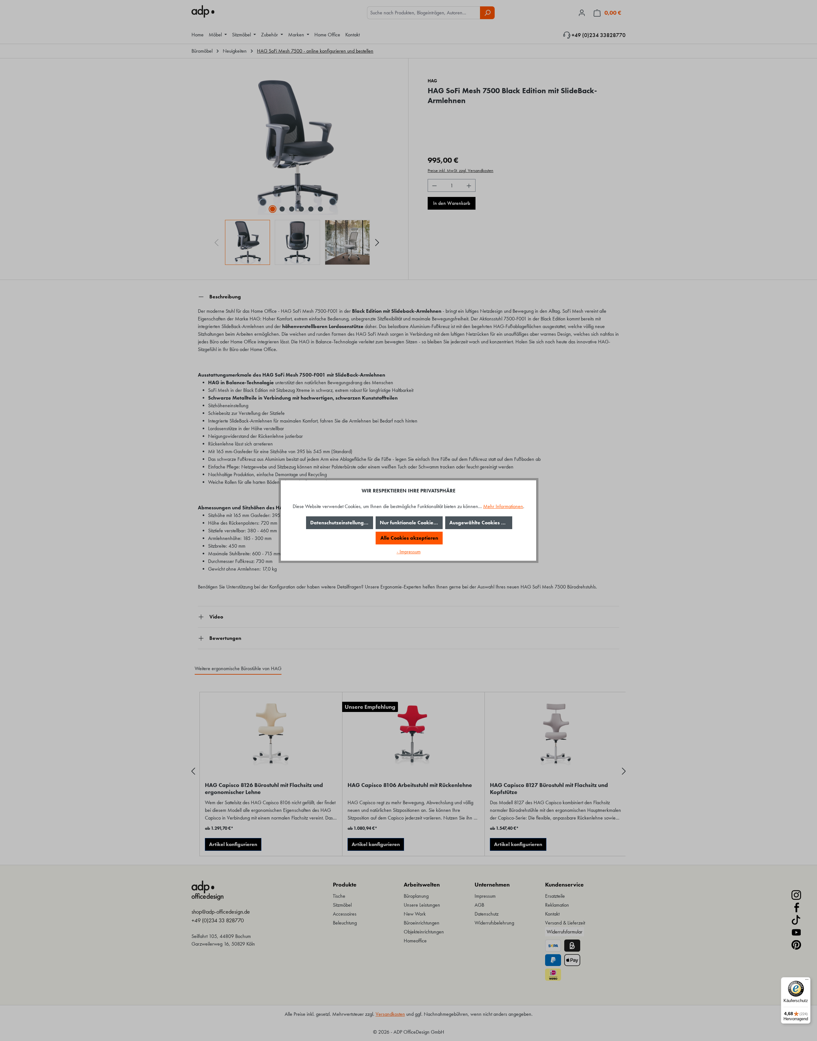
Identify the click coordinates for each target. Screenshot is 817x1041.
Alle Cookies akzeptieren (409, 538)
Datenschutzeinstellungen (340, 523)
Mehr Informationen (503, 506)
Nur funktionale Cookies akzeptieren (411, 523)
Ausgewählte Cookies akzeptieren (480, 523)
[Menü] (807, 981)
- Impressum (409, 552)
